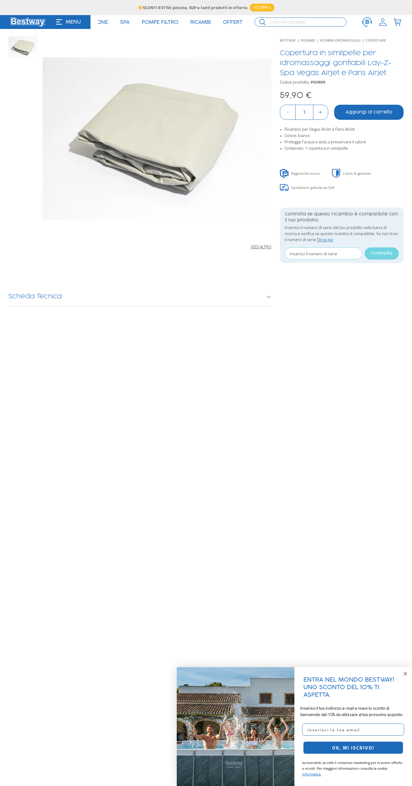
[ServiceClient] (367, 22)
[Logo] (27, 22)
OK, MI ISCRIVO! (353, 747)
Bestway (288, 40)
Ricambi (308, 40)
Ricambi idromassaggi (340, 40)
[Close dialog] (405, 673)
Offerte (236, 22)
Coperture (376, 40)
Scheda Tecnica (35, 297)
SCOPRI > (262, 7)
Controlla (381, 253)
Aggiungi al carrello (369, 112)
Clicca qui (325, 239)
